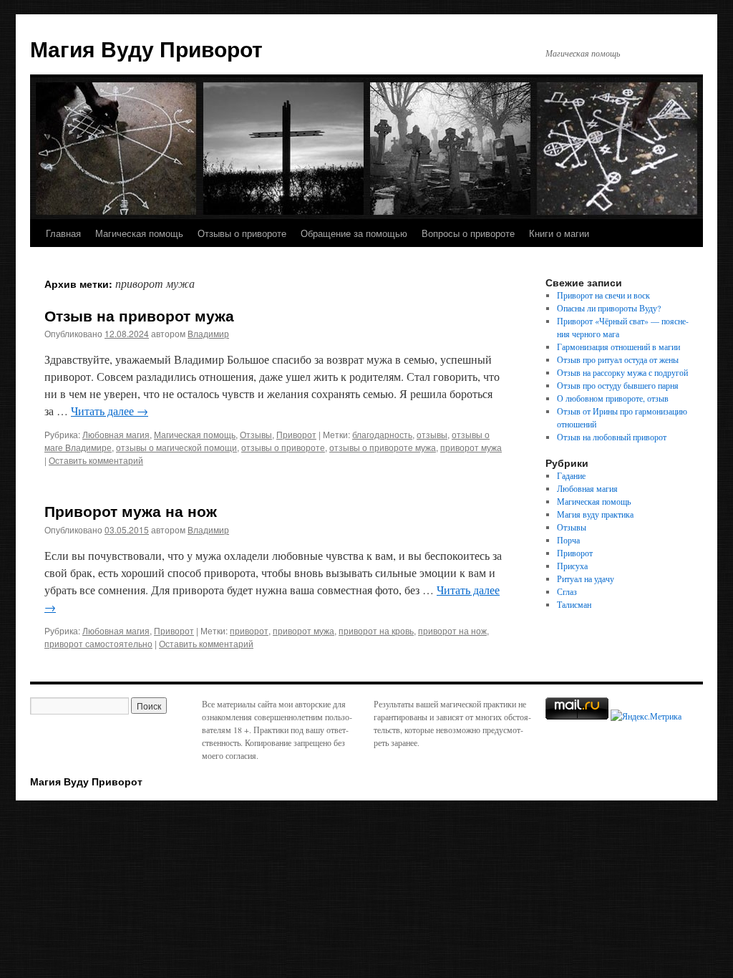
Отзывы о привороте (242, 233)
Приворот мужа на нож (130, 510)
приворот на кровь (376, 630)
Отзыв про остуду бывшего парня (618, 385)
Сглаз (567, 591)
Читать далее (109, 410)
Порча (568, 540)
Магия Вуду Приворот (146, 48)
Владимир (208, 333)
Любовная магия (116, 434)
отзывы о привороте (283, 447)
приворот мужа (471, 447)
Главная (63, 233)
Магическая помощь (139, 233)
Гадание (571, 475)
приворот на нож (452, 630)
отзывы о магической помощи (176, 447)
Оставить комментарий (96, 460)
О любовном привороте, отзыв (613, 398)
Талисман (574, 604)
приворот (249, 630)
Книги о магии (559, 233)
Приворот (296, 434)
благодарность (382, 434)
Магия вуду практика (595, 514)
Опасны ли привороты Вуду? (609, 308)
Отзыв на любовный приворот (611, 436)
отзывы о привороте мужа (382, 447)
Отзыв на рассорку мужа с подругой (622, 372)
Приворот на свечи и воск (603, 295)
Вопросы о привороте (468, 233)
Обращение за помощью (354, 233)
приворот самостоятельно (98, 643)
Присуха (572, 565)
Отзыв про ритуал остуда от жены (618, 359)
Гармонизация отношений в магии (618, 346)
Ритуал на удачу (585, 578)
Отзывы (256, 434)
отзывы (432, 434)
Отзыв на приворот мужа (139, 315)
